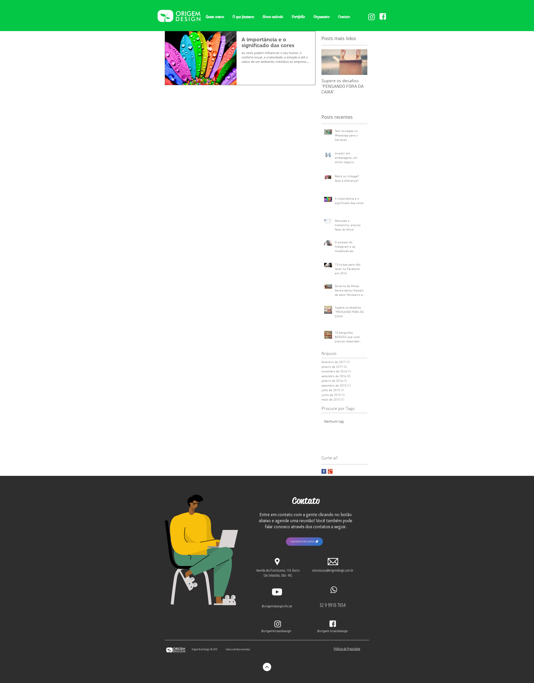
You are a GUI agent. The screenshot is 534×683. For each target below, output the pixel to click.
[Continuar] (267, 667)
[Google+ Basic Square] (330, 471)
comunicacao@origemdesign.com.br (332, 570)
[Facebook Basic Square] (323, 471)
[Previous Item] (328, 62)
